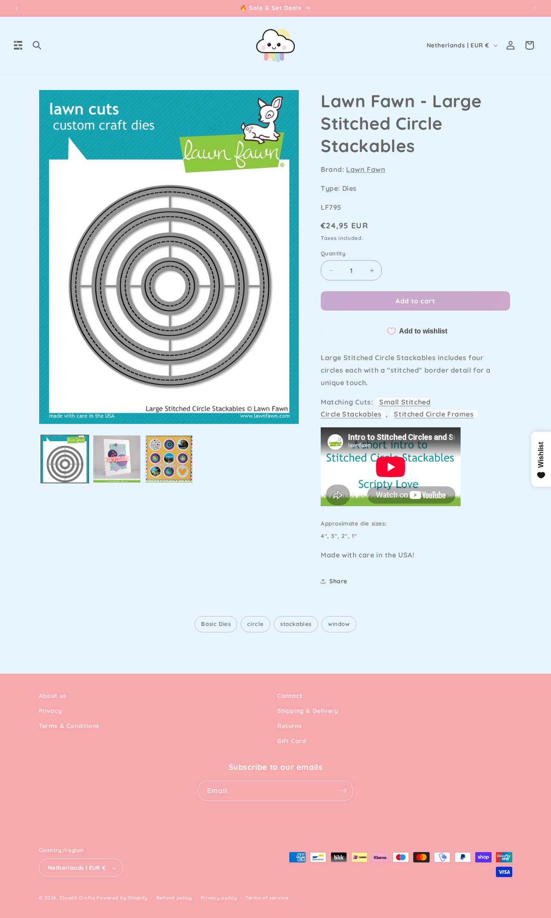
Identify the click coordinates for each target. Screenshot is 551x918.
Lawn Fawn (365, 169)
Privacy (50, 711)
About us (53, 696)
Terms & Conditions (69, 726)
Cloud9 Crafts (77, 898)
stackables (296, 623)
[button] (18, 45)
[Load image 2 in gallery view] (117, 459)
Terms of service (266, 898)
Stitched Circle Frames (434, 414)
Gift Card (291, 741)
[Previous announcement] (16, 8)
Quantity (333, 253)
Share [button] (338, 581)
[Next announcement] (534, 8)
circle (255, 623)
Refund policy (174, 898)
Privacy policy (219, 898)
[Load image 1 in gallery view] (65, 459)
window (339, 623)
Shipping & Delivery (307, 711)
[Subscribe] (343, 791)
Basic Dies (216, 623)
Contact (289, 696)
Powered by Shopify (122, 898)
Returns (289, 726)
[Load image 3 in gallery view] (169, 459)
